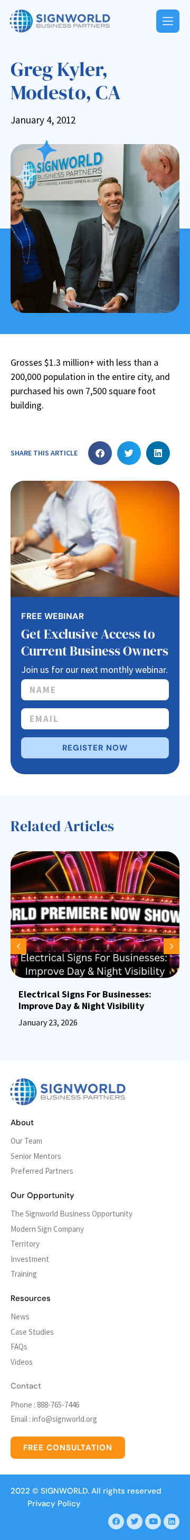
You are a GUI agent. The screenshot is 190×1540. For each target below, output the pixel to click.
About (22, 1122)
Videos (22, 1362)
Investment (30, 1259)
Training (24, 1274)
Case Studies (32, 1332)
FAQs (19, 1347)
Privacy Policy (54, 1503)
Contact (26, 1386)
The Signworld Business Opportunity (71, 1214)
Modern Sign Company (47, 1229)
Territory (25, 1244)
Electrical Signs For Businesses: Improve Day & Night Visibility (84, 1000)
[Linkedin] (171, 1521)
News (20, 1316)
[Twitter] (134, 1521)
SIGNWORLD (64, 1491)
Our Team (26, 1141)
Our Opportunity (42, 1195)
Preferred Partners (42, 1171)
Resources (31, 1298)
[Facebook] (116, 1521)
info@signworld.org (64, 1419)
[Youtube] (153, 1521)
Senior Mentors (36, 1156)
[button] (100, 453)
